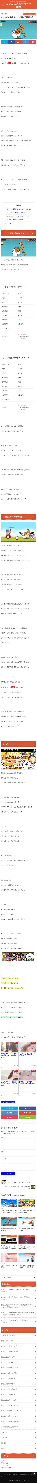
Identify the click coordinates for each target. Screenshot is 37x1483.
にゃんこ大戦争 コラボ (9, 1405)
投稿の (4, 1463)
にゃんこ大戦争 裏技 (8, 1394)
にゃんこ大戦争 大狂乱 (9, 1373)
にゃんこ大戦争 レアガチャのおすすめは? (15, 1290)
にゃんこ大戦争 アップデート (11, 1346)
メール (3, 1159)
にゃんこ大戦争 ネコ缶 (9, 1416)
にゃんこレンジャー (8, 1341)
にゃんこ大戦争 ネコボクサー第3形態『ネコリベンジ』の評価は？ (17, 1306)
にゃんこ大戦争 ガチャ (9, 1400)
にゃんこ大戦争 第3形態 (9, 1389)
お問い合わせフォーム (24, 1474)
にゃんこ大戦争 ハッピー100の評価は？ (14, 1321)
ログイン (4, 1461)
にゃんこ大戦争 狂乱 (8, 1384)
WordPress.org (6, 1467)
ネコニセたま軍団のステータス (17, 216)
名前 (2, 1152)
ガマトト (4, 1432)
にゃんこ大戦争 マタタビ (9, 1367)
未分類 (3, 1443)
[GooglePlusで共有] (18, 42)
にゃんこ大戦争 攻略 (8, 1378)
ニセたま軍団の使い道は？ (14, 219)
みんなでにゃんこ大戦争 (9, 1427)
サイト (3, 1166)
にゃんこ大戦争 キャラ (8, 1102)
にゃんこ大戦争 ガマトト (9, 1357)
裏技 (2, 1448)
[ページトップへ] (34, 1473)
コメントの (6, 1465)
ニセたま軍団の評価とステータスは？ (18, 209)
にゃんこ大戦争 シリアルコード (12, 1410)
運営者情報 (15, 1474)
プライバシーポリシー (6, 1474)
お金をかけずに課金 (8, 1335)
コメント (3, 1137)
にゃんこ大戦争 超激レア (10, 1421)
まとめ (8, 223)
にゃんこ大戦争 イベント (9, 1351)
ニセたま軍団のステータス (16, 212)
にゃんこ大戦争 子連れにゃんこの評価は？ (15, 1298)
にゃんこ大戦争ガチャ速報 (18, 5)
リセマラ (4, 1437)
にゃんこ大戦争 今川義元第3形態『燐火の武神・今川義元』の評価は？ (17, 1314)
